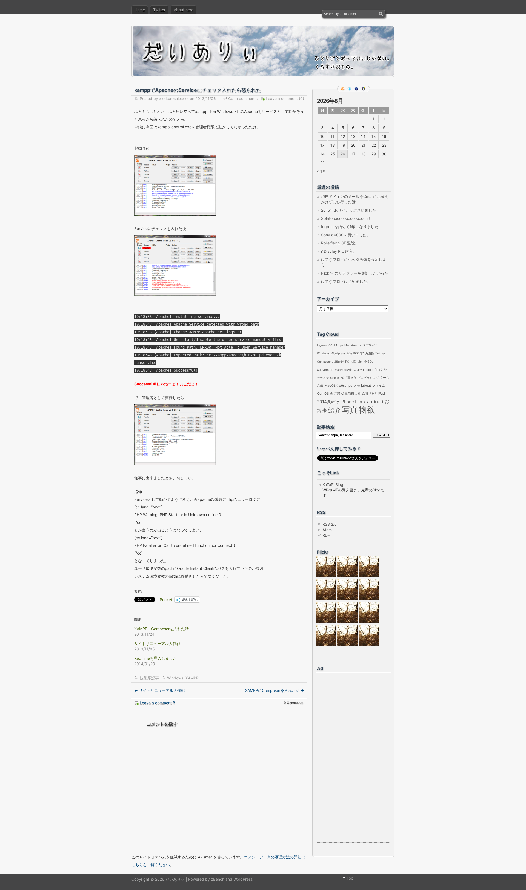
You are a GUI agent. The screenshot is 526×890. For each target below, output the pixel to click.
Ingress (322, 345)
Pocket (166, 599)
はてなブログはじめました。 (346, 281)
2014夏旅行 (328, 401)
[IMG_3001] (347, 644)
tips (341, 345)
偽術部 (335, 393)
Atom (327, 529)
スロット (359, 370)
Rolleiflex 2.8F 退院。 (340, 243)
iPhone (347, 401)
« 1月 (321, 171)
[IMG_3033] (347, 621)
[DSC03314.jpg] (347, 575)
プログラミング (368, 378)
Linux (360, 401)
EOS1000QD (355, 353)
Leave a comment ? (157, 702)
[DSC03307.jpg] (326, 598)
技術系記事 (149, 678)
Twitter (159, 9)
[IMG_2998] (326, 621)
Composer (324, 361)
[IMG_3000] (347, 598)
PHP (373, 393)
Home (140, 9)
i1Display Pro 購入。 (339, 251)
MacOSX (331, 386)
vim (360, 361)
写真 (350, 409)
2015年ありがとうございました (348, 210)
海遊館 (369, 353)
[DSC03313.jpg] (369, 575)
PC (347, 361)
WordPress (243, 879)
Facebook (357, 89)
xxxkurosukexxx (174, 98)
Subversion (325, 370)
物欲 (367, 409)
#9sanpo (345, 386)
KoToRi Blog (332, 484)
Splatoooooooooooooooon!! (345, 218)
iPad (381, 393)
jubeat (366, 385)
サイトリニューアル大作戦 (157, 643)
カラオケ (323, 378)
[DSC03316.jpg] (326, 575)
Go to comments (243, 98)
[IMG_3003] (369, 644)
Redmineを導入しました (155, 658)
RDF (326, 535)
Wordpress (338, 353)
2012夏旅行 (348, 378)
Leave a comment (282, 98)
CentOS (323, 393)
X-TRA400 (370, 345)
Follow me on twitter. (350, 89)
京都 (365, 393)
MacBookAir (343, 370)
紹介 (334, 410)
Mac (347, 345)
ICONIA (333, 345)
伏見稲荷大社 (351, 393)
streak (334, 378)
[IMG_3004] (369, 621)
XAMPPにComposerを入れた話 (161, 628)
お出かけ (338, 361)
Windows (175, 678)
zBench (217, 879)
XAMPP (192, 678)
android (375, 401)
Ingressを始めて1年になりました (349, 226)
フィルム (378, 385)
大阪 (353, 361)
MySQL (368, 361)
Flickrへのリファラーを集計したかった (354, 273)
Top (350, 878)
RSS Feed (343, 89)
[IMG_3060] (326, 644)
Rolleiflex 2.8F (376, 370)
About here (183, 9)
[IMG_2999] (369, 598)
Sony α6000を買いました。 (345, 234)
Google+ (364, 89)
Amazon (356, 345)
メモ (356, 386)
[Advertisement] (339, 757)
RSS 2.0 (329, 524)
